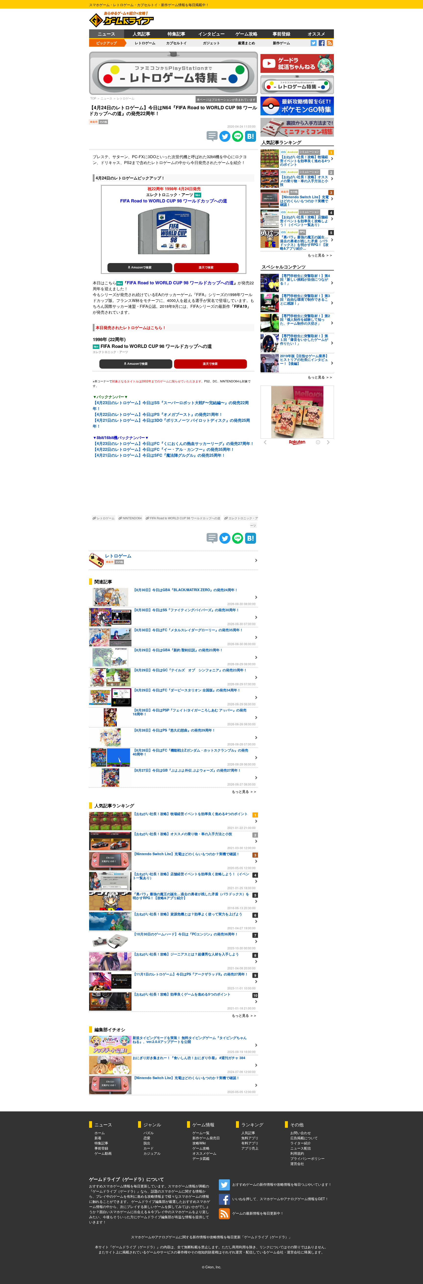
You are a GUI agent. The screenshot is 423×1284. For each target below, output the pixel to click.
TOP (93, 98)
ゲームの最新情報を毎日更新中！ (258, 1213)
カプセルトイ (176, 42)
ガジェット (211, 42)
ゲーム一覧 (201, 1132)
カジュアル (152, 1153)
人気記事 (141, 34)
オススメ (316, 34)
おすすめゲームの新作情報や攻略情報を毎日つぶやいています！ (282, 1184)
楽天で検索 (206, 267)
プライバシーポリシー (307, 1158)
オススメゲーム (204, 1153)
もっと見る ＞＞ (244, 791)
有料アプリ (249, 1142)
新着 (97, 1137)
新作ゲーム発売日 (206, 1137)
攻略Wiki (199, 1142)
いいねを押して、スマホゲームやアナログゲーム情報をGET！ (280, 1198)
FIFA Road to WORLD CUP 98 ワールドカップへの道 (184, 518)
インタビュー (211, 34)
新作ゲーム (281, 42)
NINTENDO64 (132, 518)
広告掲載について (304, 1137)
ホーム (99, 1132)
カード (148, 1148)
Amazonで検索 (141, 267)
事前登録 (281, 34)
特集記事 (176, 34)
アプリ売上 (249, 1148)
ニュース (106, 34)
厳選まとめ (246, 42)
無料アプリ (249, 1137)
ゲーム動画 (103, 1153)
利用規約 (297, 1153)
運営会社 (297, 1163)
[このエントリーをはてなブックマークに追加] (250, 140)
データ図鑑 (201, 1158)
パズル (148, 1132)
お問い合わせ (300, 1132)
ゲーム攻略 (246, 34)
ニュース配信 (300, 1148)
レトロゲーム (145, 42)
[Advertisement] (173, 490)
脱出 (146, 1142)
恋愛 (146, 1137)
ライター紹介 (300, 1142)
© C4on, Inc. (211, 1266)
